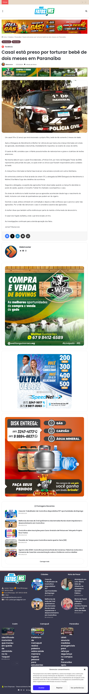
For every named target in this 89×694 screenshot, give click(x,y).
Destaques (6, 42)
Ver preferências (77, 688)
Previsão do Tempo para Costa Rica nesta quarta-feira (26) (29, 2)
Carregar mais (44, 561)
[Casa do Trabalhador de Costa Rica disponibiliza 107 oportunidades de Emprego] (11, 514)
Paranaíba (18, 37)
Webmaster (9, 64)
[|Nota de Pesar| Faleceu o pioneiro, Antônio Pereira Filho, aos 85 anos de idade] (67, 604)
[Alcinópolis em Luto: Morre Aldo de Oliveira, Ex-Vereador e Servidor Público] (67, 584)
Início (5, 37)
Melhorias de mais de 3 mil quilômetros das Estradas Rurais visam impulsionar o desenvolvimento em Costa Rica (52, 607)
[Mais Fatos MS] (44, 11)
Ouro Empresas (9, 686)
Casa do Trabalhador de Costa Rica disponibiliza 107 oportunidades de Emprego (51, 511)
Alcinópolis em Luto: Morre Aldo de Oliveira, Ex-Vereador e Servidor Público (80, 586)
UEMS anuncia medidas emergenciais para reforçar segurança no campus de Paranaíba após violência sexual (68, 654)
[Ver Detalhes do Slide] (44, 27)
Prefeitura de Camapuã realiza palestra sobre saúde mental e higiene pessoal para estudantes (37, 651)
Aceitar (41, 688)
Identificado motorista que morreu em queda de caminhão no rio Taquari (8, 647)
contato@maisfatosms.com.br (12, 597)
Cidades (10, 37)
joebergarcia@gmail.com (17, 599)
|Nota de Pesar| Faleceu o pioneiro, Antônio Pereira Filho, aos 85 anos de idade (81, 605)
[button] (85, 669)
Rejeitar (59, 688)
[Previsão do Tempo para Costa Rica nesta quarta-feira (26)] (11, 543)
